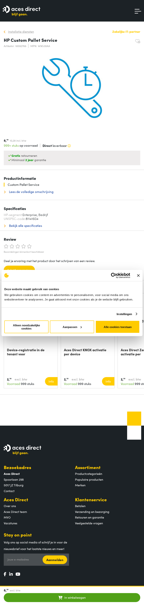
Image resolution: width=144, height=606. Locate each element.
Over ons (10, 506)
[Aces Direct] (21, 11)
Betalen (80, 506)
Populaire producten (89, 479)
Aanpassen (70, 326)
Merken (80, 485)
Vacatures (10, 523)
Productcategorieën (88, 473)
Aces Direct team (15, 512)
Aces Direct (16, 499)
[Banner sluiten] (138, 275)
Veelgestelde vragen (89, 523)
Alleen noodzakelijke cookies (26, 327)
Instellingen (124, 313)
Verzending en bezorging (92, 512)
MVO (7, 517)
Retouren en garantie (89, 517)
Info (51, 381)
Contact (9, 491)
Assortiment (87, 467)
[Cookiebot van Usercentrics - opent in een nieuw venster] (113, 275)
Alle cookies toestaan (118, 326)
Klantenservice (91, 499)
